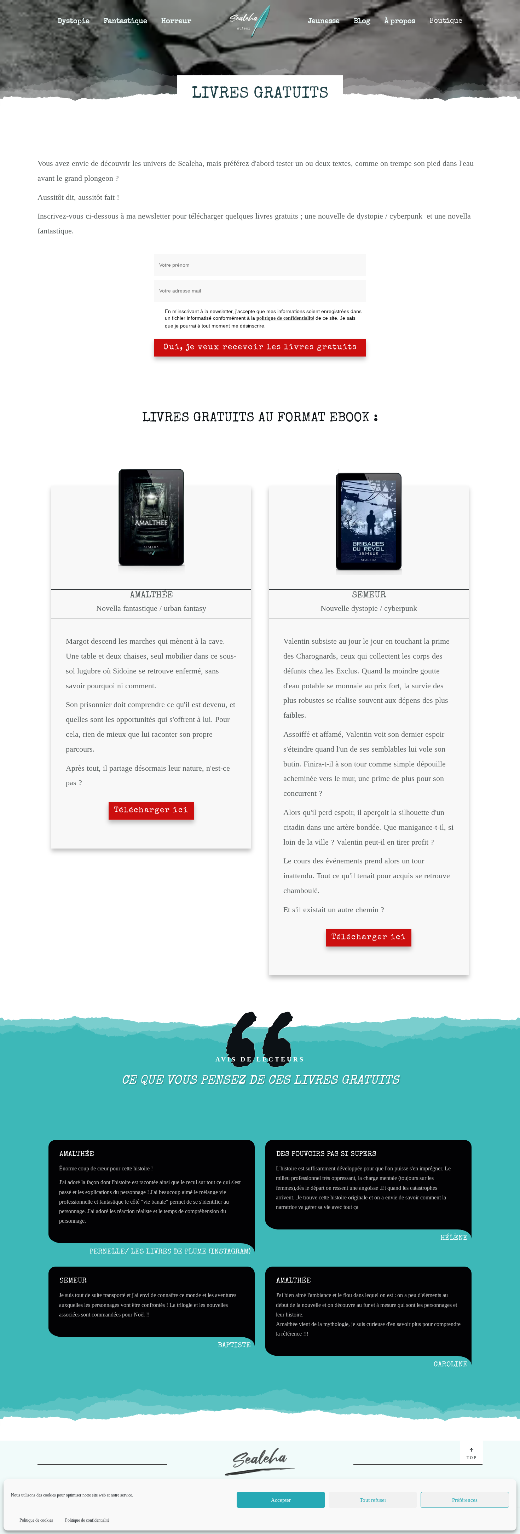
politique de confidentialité (285, 318)
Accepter (281, 1500)
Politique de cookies (36, 1520)
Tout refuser (373, 1500)
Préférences (465, 1500)
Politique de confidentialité (87, 1520)
